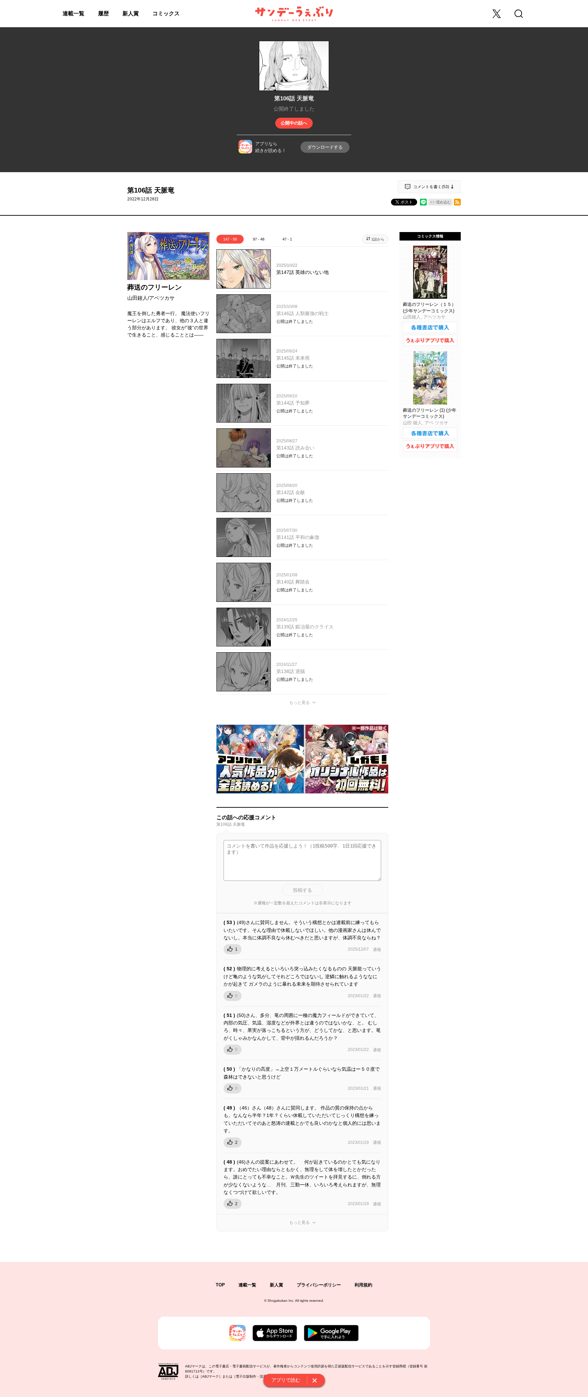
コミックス (166, 13)
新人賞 (130, 13)
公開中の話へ (294, 123)
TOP (220, 1284)
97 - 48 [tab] (258, 239)
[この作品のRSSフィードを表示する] (457, 202)
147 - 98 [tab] (230, 239)
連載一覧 (73, 13)
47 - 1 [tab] (287, 239)
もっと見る (299, 702)
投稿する (302, 890)
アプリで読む (286, 1380)
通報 (377, 949)
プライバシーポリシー (319, 1284)
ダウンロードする (325, 147)
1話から (378, 239)
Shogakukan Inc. (280, 1300)
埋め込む (443, 202)
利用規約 (363, 1284)
